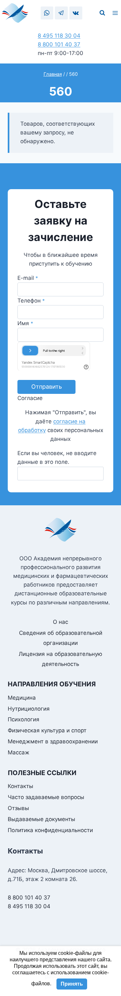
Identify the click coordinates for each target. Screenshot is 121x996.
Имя (25, 323)
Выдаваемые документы (41, 819)
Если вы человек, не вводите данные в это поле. (56, 457)
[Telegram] (61, 12)
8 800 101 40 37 (59, 44)
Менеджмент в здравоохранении (53, 741)
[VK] (75, 12)
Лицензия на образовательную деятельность (60, 659)
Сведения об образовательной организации (60, 638)
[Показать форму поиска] (102, 13)
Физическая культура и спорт (47, 730)
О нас (60, 622)
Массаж (18, 752)
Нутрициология (29, 708)
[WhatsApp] (47, 12)
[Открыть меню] (116, 12)
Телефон (31, 300)
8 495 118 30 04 (59, 35)
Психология (23, 719)
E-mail (27, 278)
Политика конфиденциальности (50, 830)
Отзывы (18, 808)
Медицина (22, 697)
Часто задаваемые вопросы (46, 797)
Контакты (20, 786)
